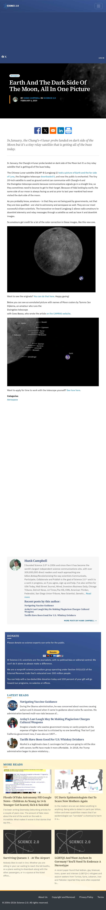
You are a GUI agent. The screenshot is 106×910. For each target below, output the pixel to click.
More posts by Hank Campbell (79, 620)
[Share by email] (53, 130)
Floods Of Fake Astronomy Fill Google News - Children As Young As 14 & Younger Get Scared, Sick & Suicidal (27, 801)
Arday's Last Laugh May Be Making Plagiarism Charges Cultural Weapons (56, 610)
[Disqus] (53, 439)
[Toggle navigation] (98, 6)
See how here (73, 390)
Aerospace (14, 76)
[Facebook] (3, 56)
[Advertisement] (53, 34)
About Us (42, 897)
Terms (101, 897)
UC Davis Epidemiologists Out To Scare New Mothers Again (75, 799)
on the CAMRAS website (58, 313)
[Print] (68, 130)
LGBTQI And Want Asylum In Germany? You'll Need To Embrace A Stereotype (78, 861)
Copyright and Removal (63, 897)
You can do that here (44, 296)
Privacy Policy (86, 897)
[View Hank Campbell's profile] (15, 99)
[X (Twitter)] (5, 56)
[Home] (12, 6)
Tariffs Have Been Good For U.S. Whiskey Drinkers (50, 615)
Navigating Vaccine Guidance (39, 605)
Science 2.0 (49, 98)
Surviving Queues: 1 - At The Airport (26, 858)
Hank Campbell (32, 98)
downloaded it (48, 176)
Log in (101, 58)
